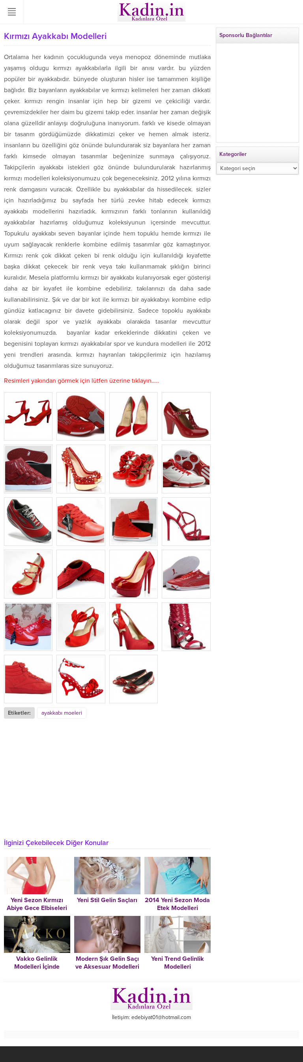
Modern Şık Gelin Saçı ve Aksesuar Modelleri (107, 963)
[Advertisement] (107, 778)
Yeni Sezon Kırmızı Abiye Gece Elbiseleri (37, 904)
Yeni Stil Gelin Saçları (107, 900)
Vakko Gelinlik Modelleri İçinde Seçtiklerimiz (37, 967)
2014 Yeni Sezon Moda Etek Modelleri (177, 904)
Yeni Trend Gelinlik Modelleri (177, 963)
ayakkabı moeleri (61, 713)
